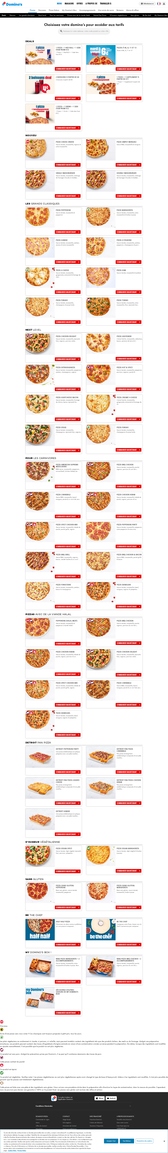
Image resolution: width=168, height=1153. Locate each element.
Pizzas (32, 10)
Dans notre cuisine (122, 1123)
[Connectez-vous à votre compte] (164, 3)
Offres (80, 3)
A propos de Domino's (125, 1116)
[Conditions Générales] (130, 1106)
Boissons (120, 10)
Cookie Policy (12, 1151)
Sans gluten (135, 15)
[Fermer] (164, 1141)
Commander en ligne (42, 1119)
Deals (4, 15)
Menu (59, 3)
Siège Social (66, 1119)
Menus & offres (132, 10)
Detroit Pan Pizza (99, 15)
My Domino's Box (69, 10)
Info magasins (67, 1123)
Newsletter (39, 1129)
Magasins (69, 3)
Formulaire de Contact (69, 1126)
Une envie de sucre (106, 10)
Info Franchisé (95, 1116)
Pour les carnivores (57, 15)
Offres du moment (41, 1126)
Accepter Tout (111, 1141)
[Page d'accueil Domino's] (12, 4)
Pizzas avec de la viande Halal (78, 15)
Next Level (42, 15)
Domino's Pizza (42, 1116)
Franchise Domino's (96, 1119)
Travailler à (105, 3)
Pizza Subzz (54, 10)
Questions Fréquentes (96, 1126)
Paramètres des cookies (144, 1141)
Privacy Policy (21, 1151)
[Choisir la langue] (159, 3)
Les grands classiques (27, 15)
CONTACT (66, 1116)
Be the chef (147, 15)
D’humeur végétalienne (118, 15)
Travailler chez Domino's (124, 1119)
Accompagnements (87, 10)
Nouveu (12, 15)
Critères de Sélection (96, 1123)
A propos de (91, 3)
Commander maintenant (66, 69)
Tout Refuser (127, 1141)
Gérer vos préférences (70, 1129)
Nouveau (42, 10)
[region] (84, 1141)
